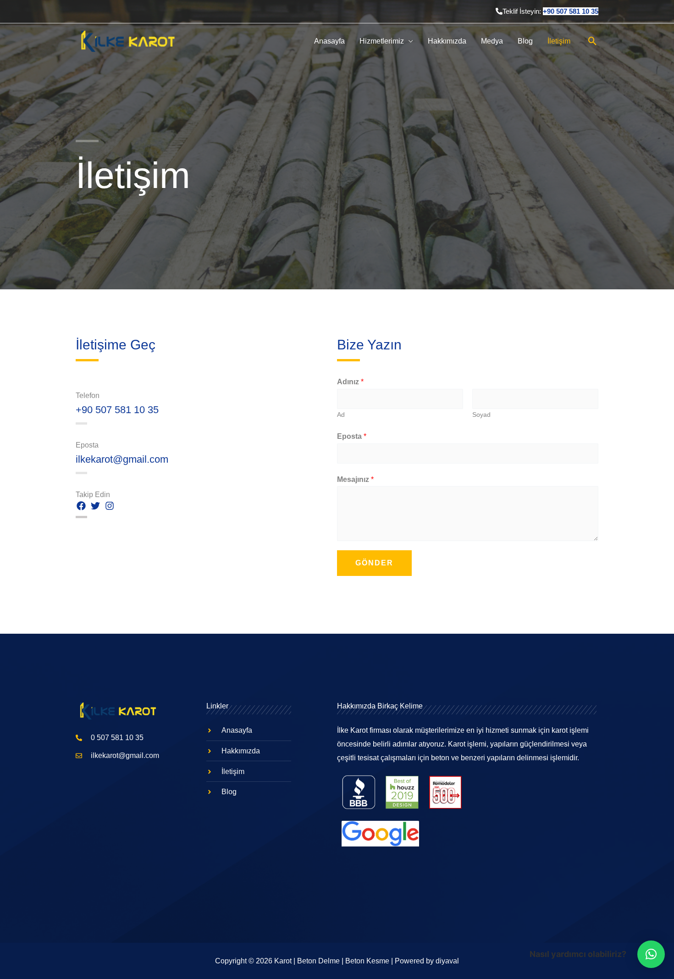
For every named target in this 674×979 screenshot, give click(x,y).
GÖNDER (374, 563)
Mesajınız (355, 479)
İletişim (558, 41)
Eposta (351, 436)
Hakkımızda (447, 41)
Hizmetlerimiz (381, 41)
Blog (525, 41)
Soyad (481, 414)
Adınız (350, 382)
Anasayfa (329, 41)
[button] (651, 954)
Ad (341, 414)
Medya (492, 41)
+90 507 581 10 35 (570, 11)
